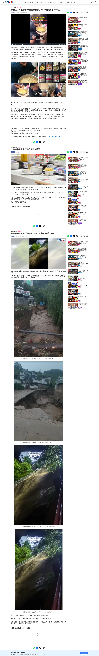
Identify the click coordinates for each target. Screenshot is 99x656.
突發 (79, 209)
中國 (15, 7)
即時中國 (19, 7)
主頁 (12, 7)
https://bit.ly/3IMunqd (22, 132)
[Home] (9, 2)
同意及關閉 (83, 653)
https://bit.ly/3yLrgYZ (54, 137)
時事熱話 (80, 35)
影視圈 (80, 21)
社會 (79, 42)
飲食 (79, 216)
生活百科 (80, 223)
